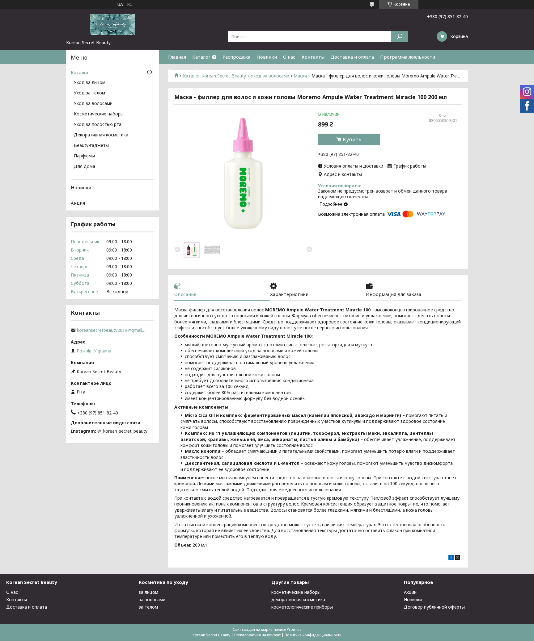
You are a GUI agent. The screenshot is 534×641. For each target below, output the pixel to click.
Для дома (84, 166)
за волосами (152, 599)
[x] (457, 558)
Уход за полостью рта (97, 124)
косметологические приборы (302, 607)
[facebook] (451, 558)
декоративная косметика (298, 599)
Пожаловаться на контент (257, 635)
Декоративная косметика (101, 135)
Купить (352, 139)
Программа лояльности (407, 57)
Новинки (266, 57)
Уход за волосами (93, 103)
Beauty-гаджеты (91, 145)
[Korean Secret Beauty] (112, 24)
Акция (78, 203)
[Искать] (399, 36)
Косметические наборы (99, 114)
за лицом (148, 592)
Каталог (201, 57)
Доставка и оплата (352, 57)
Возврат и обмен (187, 71)
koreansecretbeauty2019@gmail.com (112, 330)
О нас (289, 57)
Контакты (313, 57)
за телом (148, 607)
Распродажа (236, 57)
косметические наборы (295, 592)
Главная (177, 57)
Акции (410, 592)
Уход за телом (89, 93)
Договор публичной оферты (434, 607)
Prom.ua (294, 629)
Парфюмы (84, 156)
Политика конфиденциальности (313, 635)
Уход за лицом (89, 82)
